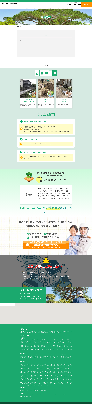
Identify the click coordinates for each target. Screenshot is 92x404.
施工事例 (72, 8)
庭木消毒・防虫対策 (56, 8)
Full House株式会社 (45, 402)
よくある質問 (84, 8)
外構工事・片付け (65, 8)
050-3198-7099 (74, 4)
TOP (21, 394)
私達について (28, 8)
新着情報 (77, 8)
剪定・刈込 (35, 8)
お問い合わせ (28, 396)
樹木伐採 (40, 8)
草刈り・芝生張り (48, 8)
